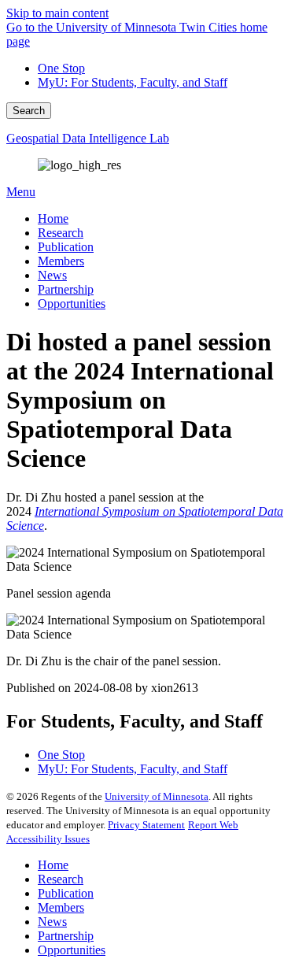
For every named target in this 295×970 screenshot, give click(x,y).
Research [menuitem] (60, 232)
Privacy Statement (146, 825)
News (52, 921)
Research (60, 879)
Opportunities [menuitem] (71, 303)
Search (29, 111)
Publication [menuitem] (66, 247)
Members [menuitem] (61, 261)
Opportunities (71, 950)
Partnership (66, 935)
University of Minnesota (156, 796)
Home (53, 865)
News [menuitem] (52, 275)
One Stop (61, 68)
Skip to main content (57, 13)
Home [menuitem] (53, 218)
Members (61, 907)
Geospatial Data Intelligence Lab (87, 138)
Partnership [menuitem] (66, 289)
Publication (66, 893)
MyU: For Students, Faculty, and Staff (132, 82)
